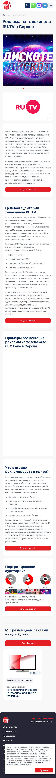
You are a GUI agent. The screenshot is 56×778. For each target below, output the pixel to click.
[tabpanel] (22, 674)
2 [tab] (18, 88)
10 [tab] (37, 88)
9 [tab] (35, 88)
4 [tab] (23, 88)
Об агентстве (10, 727)
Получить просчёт (28, 189)
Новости (7, 740)
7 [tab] (30, 88)
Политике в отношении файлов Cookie (25, 763)
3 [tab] (21, 88)
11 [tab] (40, 88)
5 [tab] (25, 88)
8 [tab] (32, 88)
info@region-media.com (41, 722)
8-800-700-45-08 (27, 5)
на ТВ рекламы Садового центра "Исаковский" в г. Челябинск (21, 693)
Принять (44, 770)
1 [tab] (16, 88)
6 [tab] (28, 88)
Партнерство (10, 731)
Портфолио (27, 643)
